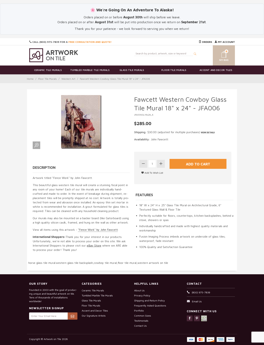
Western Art (68, 78)
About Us (139, 290)
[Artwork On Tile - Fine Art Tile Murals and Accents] (53, 55)
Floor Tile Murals (173, 69)
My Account (226, 41)
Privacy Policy (142, 295)
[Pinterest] (197, 318)
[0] (219, 55)
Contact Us (140, 325)
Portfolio (139, 310)
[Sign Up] (72, 316)
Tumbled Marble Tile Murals (90, 69)
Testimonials (141, 320)
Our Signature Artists (94, 315)
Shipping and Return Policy (149, 300)
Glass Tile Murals (132, 69)
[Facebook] (190, 318)
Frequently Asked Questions (150, 305)
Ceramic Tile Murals (48, 69)
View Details (208, 132)
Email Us (197, 301)
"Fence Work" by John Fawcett (98, 229)
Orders (206, 41)
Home (30, 78)
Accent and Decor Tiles (216, 69)
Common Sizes (142, 315)
